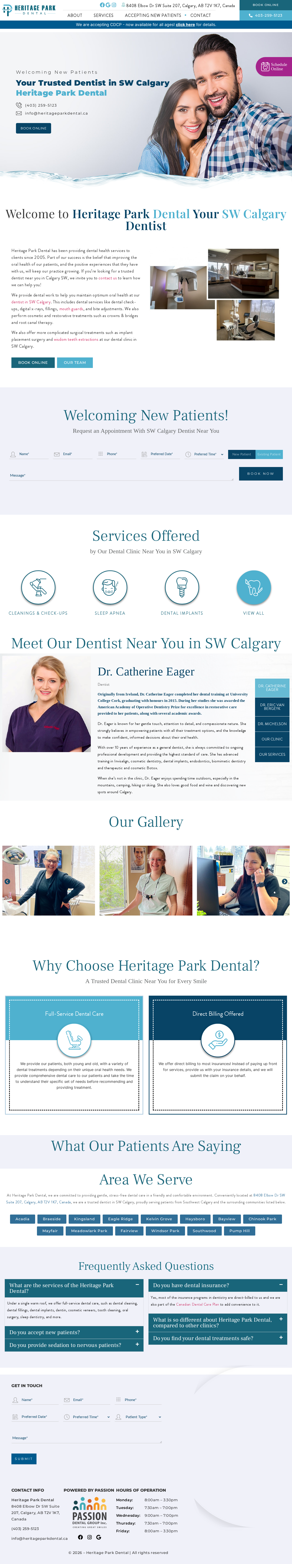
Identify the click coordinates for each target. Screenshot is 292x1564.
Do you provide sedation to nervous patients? (65, 1345)
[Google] (108, 5)
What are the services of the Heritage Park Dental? (61, 1288)
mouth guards (71, 309)
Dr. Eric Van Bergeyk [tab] (272, 706)
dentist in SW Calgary (31, 302)
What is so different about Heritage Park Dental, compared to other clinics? (212, 1322)
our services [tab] (272, 754)
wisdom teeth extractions (76, 339)
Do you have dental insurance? (191, 1285)
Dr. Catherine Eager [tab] (272, 687)
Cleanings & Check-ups (38, 613)
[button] (7, 881)
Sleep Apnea (110, 613)
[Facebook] (102, 5)
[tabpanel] (128, 727)
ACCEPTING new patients (153, 15)
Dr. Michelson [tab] (272, 724)
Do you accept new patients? (44, 1332)
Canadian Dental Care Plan (197, 1304)
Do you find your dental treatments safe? (203, 1338)
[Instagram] (114, 5)
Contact (200, 15)
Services (104, 15)
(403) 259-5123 (41, 105)
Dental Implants (182, 613)
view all (253, 613)
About (75, 15)
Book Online (34, 128)
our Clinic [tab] (272, 739)
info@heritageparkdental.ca (56, 113)
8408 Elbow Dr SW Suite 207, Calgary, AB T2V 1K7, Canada (180, 5)
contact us (108, 278)
